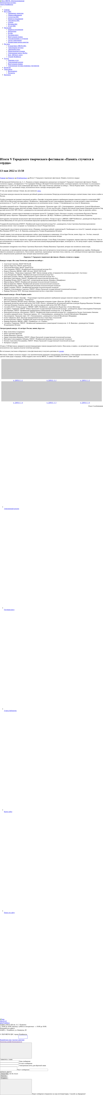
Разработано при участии (12, 1040)
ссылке (61, 351)
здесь (39, 191)
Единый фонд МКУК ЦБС (17, 46)
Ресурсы (7, 44)
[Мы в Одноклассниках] (3, 1032)
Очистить (4, 1076)
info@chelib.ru (5, 1023)
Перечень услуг (13, 60)
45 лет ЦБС (12, 26)
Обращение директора (15, 13)
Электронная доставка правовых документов (23, 66)
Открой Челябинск (14, 57)
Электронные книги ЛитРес (17, 53)
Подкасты (11, 73)
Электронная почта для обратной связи (32, 1065)
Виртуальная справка (15, 37)
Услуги (6, 58)
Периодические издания (16, 51)
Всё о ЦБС (7, 11)
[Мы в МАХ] (6, 1032)
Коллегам (7, 67)
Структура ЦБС (13, 17)
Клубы (10, 33)
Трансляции (8, 69)
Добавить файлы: (6, 1072)
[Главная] (2, 1019)
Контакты (7, 75)
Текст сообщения (23, 1070)
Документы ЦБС (14, 20)
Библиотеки (12, 31)
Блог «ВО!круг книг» (15, 55)
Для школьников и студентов (18, 38)
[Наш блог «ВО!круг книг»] (8, 1032)
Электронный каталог (15, 62)
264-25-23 (3, 1021)
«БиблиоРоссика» (14, 49)
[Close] (16, 1051)
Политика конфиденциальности (11, 1041)
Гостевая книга (13, 35)
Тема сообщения (24, 1061)
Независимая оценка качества (18, 42)
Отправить (4, 1078)
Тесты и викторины (15, 40)
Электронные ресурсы (15, 47)
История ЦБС (13, 24)
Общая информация (15, 15)
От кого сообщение (25, 1063)
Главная (6, 10)
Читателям (7, 28)
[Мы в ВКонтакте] (1, 1032)
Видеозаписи (12, 71)
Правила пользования (15, 19)
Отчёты (10, 22)
